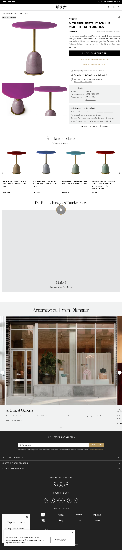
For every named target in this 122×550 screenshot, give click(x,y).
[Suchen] (109, 7)
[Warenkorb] (119, 7)
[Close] (72, 532)
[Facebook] (52, 500)
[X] (75, 500)
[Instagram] (46, 500)
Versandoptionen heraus (105, 112)
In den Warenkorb (94, 53)
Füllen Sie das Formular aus (83, 82)
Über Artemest (8, 2)
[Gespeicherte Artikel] (114, 7)
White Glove (91, 79)
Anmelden (96, 445)
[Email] (66, 485)
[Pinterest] (69, 500)
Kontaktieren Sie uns (110, 2)
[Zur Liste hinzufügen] (118, 17)
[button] (119, 173)
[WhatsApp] (61, 484)
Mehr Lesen (72, 47)
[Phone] (55, 484)
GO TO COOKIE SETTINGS (61, 540)
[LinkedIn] (64, 500)
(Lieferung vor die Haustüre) (97, 75)
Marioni (73, 19)
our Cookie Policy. (18, 542)
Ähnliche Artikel (61, 143)
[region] (39, 538)
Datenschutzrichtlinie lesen (96, 449)
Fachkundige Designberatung (80, 115)
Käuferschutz (109, 118)
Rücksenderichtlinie (105, 121)
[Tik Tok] (58, 500)
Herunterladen (91, 100)
